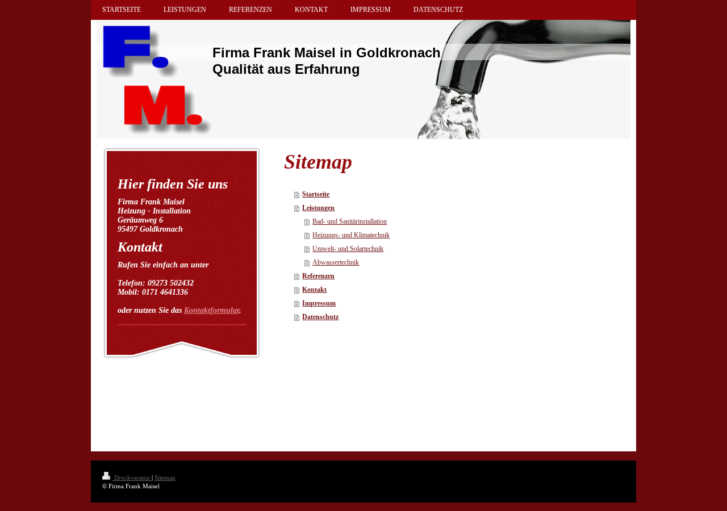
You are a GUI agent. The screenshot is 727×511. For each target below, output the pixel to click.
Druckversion (132, 477)
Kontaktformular (211, 310)
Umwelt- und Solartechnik (347, 249)
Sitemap (165, 477)
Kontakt (314, 290)
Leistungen (318, 208)
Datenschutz (320, 317)
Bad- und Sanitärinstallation (349, 221)
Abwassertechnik (335, 262)
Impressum (319, 303)
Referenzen (318, 276)
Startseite (315, 194)
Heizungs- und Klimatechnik (351, 235)
